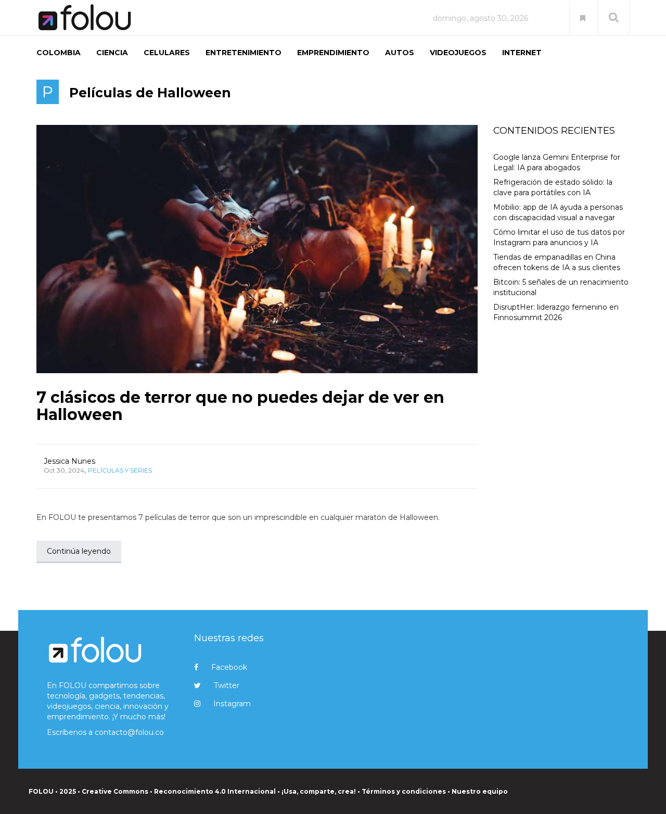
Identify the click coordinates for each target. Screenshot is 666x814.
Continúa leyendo (79, 551)
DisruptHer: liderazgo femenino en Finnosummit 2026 (556, 312)
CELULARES (167, 52)
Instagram (232, 703)
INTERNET (522, 52)
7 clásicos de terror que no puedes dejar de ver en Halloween (240, 406)
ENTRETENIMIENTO (243, 52)
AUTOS (399, 52)
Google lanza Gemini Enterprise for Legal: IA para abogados (556, 162)
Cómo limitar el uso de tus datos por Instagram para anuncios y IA (559, 237)
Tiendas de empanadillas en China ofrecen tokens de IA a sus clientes (556, 262)
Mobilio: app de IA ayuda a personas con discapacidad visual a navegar (558, 212)
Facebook (229, 667)
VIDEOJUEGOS (458, 52)
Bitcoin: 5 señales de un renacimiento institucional (561, 287)
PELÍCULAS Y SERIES (120, 470)
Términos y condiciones (404, 791)
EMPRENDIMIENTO (333, 52)
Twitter (226, 685)
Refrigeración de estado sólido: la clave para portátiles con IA (552, 187)
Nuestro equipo (480, 791)
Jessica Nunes (69, 461)
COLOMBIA (58, 52)
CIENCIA (112, 52)
